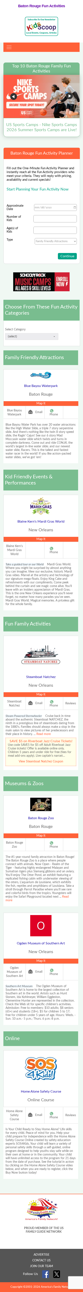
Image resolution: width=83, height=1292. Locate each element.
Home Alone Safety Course (41, 1091)
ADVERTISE (41, 1254)
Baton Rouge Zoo (41, 818)
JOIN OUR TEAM (41, 1266)
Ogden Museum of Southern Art (41, 943)
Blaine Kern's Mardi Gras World (40, 521)
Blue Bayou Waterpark (41, 386)
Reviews (70, 703)
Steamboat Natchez (41, 677)
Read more (43, 734)
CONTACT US (41, 1260)
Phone (54, 414)
